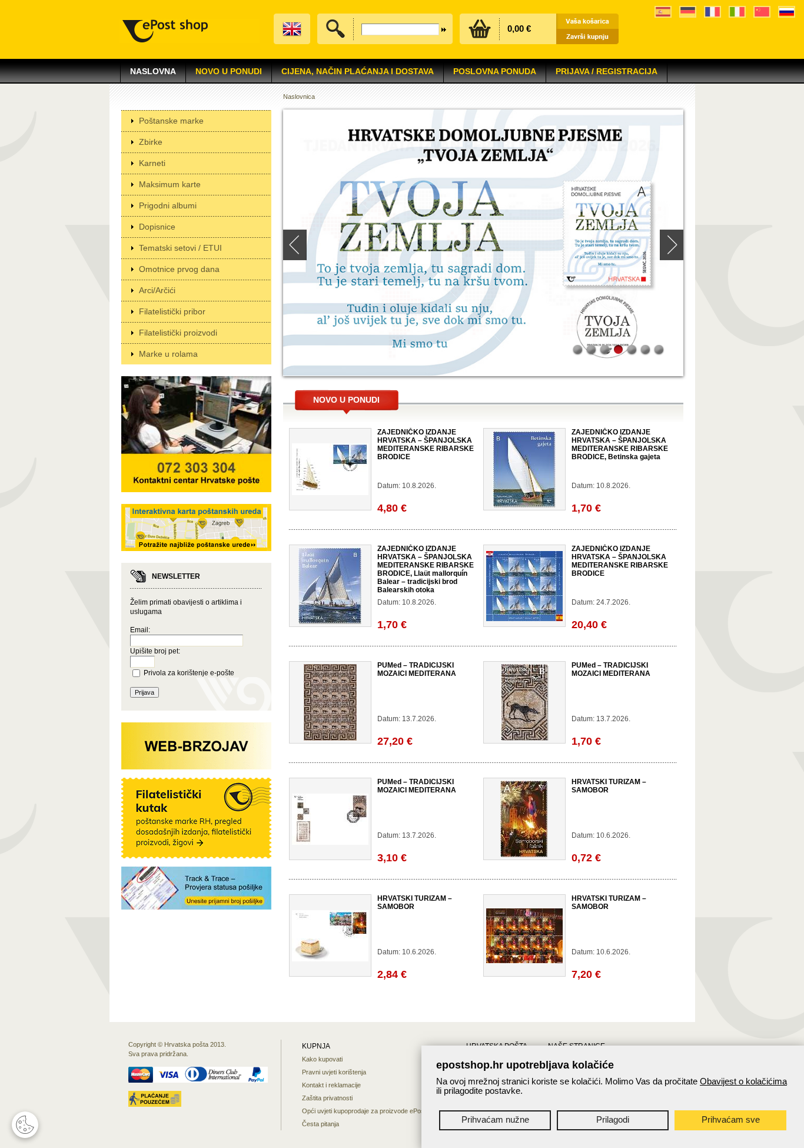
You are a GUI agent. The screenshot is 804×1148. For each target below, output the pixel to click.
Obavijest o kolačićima (743, 1081)
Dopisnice (157, 226)
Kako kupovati (322, 1059)
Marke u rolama (168, 354)
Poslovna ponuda (494, 71)
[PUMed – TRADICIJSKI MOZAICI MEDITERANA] (330, 738)
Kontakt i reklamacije (331, 1085)
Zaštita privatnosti (327, 1097)
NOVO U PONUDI (228, 71)
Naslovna (153, 71)
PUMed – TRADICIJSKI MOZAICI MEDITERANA (416, 669)
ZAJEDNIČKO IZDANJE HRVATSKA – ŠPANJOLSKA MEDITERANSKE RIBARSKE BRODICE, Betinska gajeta (620, 444)
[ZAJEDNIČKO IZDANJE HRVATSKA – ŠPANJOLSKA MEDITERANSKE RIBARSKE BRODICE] (330, 493)
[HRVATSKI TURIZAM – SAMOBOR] (524, 855)
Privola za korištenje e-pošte (189, 673)
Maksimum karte (170, 184)
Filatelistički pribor (172, 311)
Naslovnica (299, 96)
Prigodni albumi (168, 205)
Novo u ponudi (346, 399)
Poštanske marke (171, 120)
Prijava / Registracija (606, 71)
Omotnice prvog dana (179, 269)
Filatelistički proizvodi (178, 332)
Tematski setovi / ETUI (180, 248)
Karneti (152, 163)
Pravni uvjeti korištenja (334, 1072)
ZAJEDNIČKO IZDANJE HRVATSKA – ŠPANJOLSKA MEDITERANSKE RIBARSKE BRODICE (425, 444)
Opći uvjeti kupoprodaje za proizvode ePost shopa (374, 1110)
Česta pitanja (320, 1123)
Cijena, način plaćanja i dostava (357, 71)
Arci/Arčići (157, 290)
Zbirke (150, 142)
